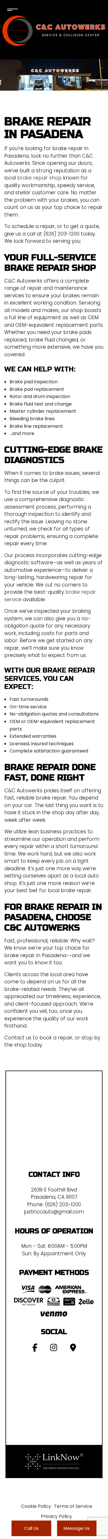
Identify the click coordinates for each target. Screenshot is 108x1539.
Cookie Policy (36, 1506)
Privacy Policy (56, 1516)
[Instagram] (53, 1349)
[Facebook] (34, 1349)
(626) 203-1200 (63, 1204)
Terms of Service (73, 1506)
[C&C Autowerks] (54, 30)
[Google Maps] (73, 1349)
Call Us (31, 1528)
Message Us (77, 1528)
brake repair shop (39, 177)
